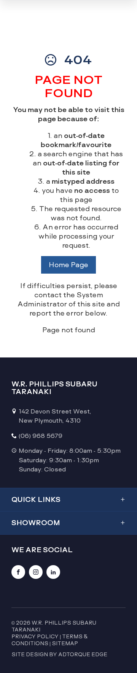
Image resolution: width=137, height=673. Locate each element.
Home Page (68, 265)
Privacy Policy (35, 636)
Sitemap (65, 643)
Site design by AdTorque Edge (59, 654)
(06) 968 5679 (40, 435)
